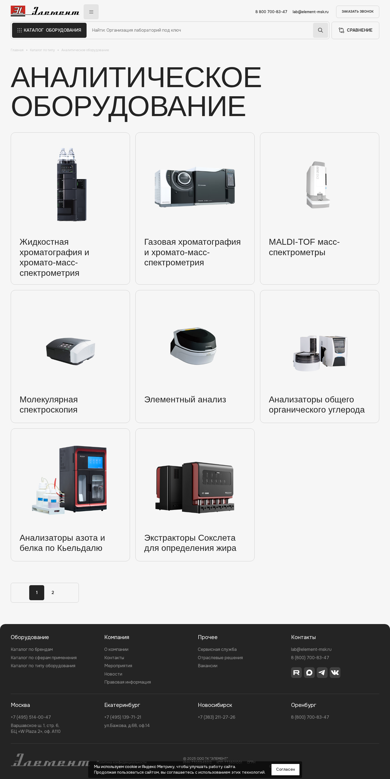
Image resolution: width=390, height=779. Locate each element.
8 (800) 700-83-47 (310, 658)
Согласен (285, 769)
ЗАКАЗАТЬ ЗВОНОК (358, 11)
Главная (17, 50)
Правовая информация (127, 682)
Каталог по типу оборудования (43, 666)
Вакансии (207, 666)
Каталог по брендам (32, 649)
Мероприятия (118, 666)
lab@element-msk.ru (311, 12)
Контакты (114, 658)
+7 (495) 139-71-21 (122, 717)
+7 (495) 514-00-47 (31, 717)
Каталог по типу (42, 50)
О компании (116, 649)
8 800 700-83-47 (271, 12)
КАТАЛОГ (52, 30)
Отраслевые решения (220, 658)
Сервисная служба (217, 649)
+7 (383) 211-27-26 (216, 717)
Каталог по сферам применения (44, 658)
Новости (113, 674)
